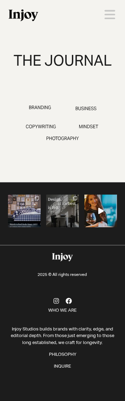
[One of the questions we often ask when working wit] (24, 211)
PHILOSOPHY (62, 354)
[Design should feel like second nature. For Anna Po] (62, 211)
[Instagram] (56, 301)
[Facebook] (68, 301)
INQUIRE (62, 366)
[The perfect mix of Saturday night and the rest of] (100, 211)
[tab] (40, 107)
